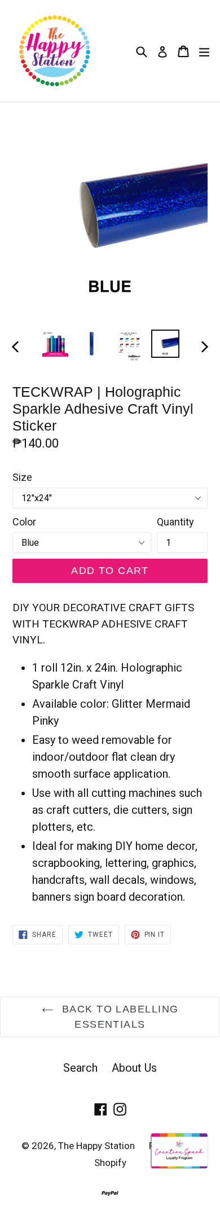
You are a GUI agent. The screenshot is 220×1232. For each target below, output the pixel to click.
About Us (134, 1068)
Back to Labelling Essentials (119, 1016)
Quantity (175, 522)
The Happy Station (96, 1145)
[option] (55, 344)
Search (80, 1068)
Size (22, 477)
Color (24, 522)
